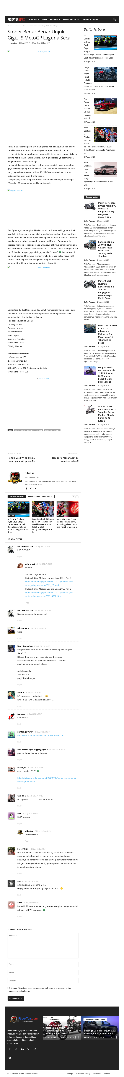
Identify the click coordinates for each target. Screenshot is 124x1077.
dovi (23, 430)
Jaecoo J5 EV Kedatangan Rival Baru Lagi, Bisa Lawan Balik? (99, 1032)
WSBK (44, 19)
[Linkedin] (31, 443)
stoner (56, 430)
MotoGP (33, 19)
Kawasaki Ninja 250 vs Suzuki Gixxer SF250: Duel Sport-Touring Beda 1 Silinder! (106, 249)
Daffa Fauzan (89, 221)
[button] (114, 19)
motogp (39, 430)
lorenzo (30, 430)
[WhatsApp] (24, 443)
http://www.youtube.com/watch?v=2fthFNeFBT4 (40, 735)
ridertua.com (44, 379)
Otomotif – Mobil (90, 19)
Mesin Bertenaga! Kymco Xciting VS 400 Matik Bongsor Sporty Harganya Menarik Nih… (107, 210)
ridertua (13, 43)
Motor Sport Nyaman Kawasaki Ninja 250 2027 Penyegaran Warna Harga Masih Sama (106, 289)
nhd (19, 813)
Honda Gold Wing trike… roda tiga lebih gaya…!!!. (21, 459)
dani (17, 430)
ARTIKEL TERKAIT (17, 496)
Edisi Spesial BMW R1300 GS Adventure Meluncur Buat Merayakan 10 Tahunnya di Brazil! (107, 334)
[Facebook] (11, 443)
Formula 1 (55, 19)
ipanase (21, 714)
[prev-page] (73, 496)
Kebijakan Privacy (83, 1073)
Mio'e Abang (23, 628)
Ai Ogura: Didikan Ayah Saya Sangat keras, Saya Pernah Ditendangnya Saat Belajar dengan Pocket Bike (18, 525)
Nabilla (86, 1037)
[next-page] (76, 496)
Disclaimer (97, 1073)
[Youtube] (34, 489)
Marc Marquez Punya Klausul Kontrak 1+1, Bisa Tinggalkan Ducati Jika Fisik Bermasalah (67, 523)
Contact (107, 1073)
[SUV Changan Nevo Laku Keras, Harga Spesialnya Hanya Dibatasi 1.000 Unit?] (105, 169)
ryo (19, 881)
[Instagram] (17, 1049)
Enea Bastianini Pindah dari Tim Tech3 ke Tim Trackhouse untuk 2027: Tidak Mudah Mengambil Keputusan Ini (43, 525)
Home (10, 26)
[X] (18, 443)
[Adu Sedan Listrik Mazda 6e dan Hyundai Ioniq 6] (105, 106)
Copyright (69, 1073)
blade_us (21, 767)
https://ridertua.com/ (32, 477)
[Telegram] (38, 443)
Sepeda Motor (69, 19)
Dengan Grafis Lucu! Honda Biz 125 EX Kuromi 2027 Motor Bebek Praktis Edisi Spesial (106, 374)
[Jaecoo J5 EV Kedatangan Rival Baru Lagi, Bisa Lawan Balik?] (100, 1028)
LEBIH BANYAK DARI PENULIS (40, 496)
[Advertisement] (43, 121)
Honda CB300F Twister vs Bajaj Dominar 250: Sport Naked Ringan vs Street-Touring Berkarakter (59, 1029)
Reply (19, 557)
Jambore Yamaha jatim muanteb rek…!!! (65, 459)
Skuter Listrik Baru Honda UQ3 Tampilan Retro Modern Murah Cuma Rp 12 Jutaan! (107, 413)
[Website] (35, 1049)
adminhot (30, 564)
